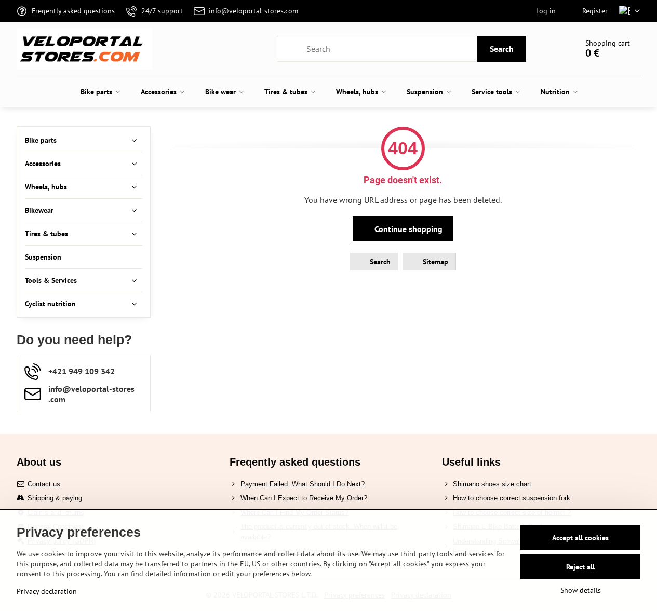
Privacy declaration (47, 591)
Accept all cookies (580, 537)
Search (502, 49)
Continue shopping (407, 229)
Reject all (580, 567)
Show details (580, 590)
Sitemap (434, 261)
